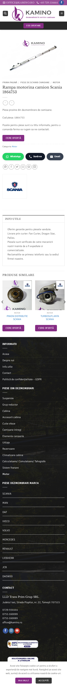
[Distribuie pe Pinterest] (29, 167)
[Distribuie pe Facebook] (11, 167)
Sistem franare (10, 467)
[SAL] (22, 643)
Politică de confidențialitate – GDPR (21, 379)
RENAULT (7, 548)
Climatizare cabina (12, 455)
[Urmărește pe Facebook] (61, 2)
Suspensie (8, 398)
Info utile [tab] (13, 218)
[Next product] (5, 102)
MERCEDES (8, 539)
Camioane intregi (11, 429)
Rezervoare (8, 448)
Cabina (6, 411)
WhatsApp (15, 156)
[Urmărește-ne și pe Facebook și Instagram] (11, 631)
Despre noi (8, 360)
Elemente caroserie (13, 436)
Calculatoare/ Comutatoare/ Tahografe (24, 461)
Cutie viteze (8, 423)
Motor (56, 82)
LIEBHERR (8, 558)
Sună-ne (37, 156)
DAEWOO (7, 576)
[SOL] (22, 660)
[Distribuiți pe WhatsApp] (5, 167)
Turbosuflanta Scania (50, 318)
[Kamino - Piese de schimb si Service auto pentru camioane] (33, 13)
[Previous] (3, 308)
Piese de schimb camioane (34, 82)
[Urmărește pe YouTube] (17, 631)
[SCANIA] (27, 285)
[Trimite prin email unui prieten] (23, 167)
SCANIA (6, 493)
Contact (6, 373)
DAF (4, 512)
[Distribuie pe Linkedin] (34, 167)
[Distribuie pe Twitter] (17, 167)
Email (57, 156)
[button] (5, 13)
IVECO (5, 521)
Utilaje (6, 442)
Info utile (7, 366)
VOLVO (6, 530)
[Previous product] (11, 102)
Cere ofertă (13, 138)
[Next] (64, 308)
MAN (5, 502)
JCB (4, 567)
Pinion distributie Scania (17, 318)
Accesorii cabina (11, 417)
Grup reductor (10, 404)
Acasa (5, 354)
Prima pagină (9, 82)
